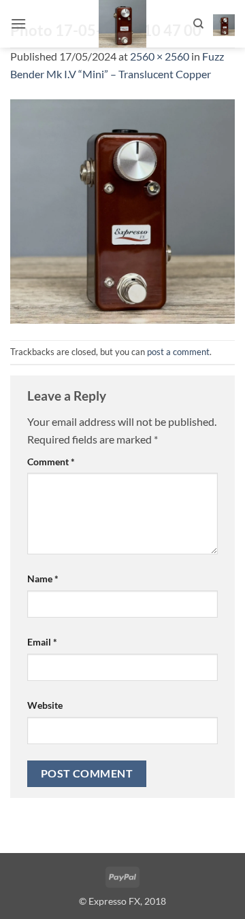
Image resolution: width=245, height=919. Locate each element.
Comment (51, 461)
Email (42, 642)
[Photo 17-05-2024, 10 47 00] (122, 209)
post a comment (178, 351)
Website (45, 705)
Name (43, 578)
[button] (18, 23)
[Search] (198, 24)
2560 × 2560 (159, 56)
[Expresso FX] (122, 24)
